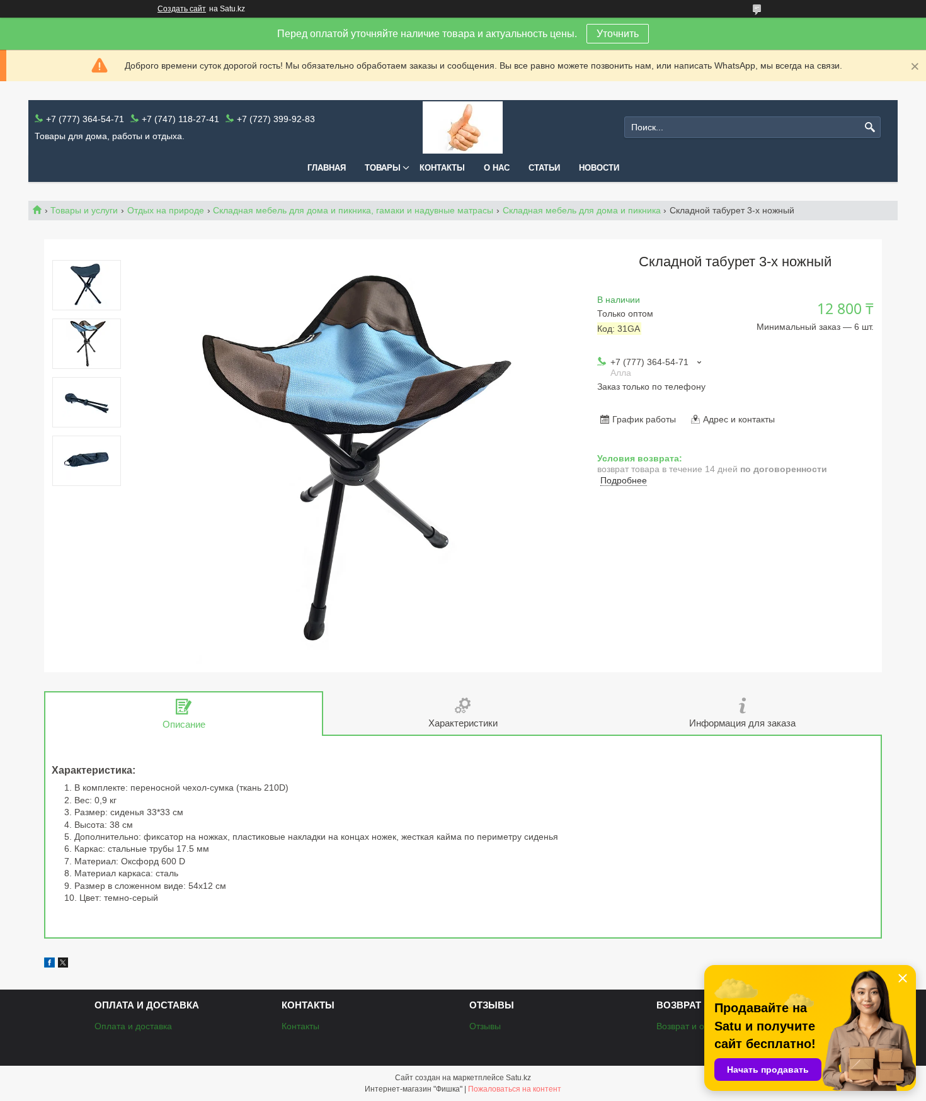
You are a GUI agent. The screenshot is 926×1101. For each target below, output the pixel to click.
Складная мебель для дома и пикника (582, 210)
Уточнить (618, 33)
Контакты (442, 167)
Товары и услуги (84, 210)
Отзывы (485, 1026)
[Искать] (869, 127)
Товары (383, 167)
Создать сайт (181, 8)
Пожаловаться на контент (514, 1089)
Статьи (544, 167)
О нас (497, 167)
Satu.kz (518, 1077)
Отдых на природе (165, 210)
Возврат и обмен (691, 1026)
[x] (63, 964)
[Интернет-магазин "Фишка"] (463, 127)
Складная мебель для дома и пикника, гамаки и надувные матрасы (353, 210)
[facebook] (49, 964)
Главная (326, 167)
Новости (599, 167)
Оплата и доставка (133, 1026)
